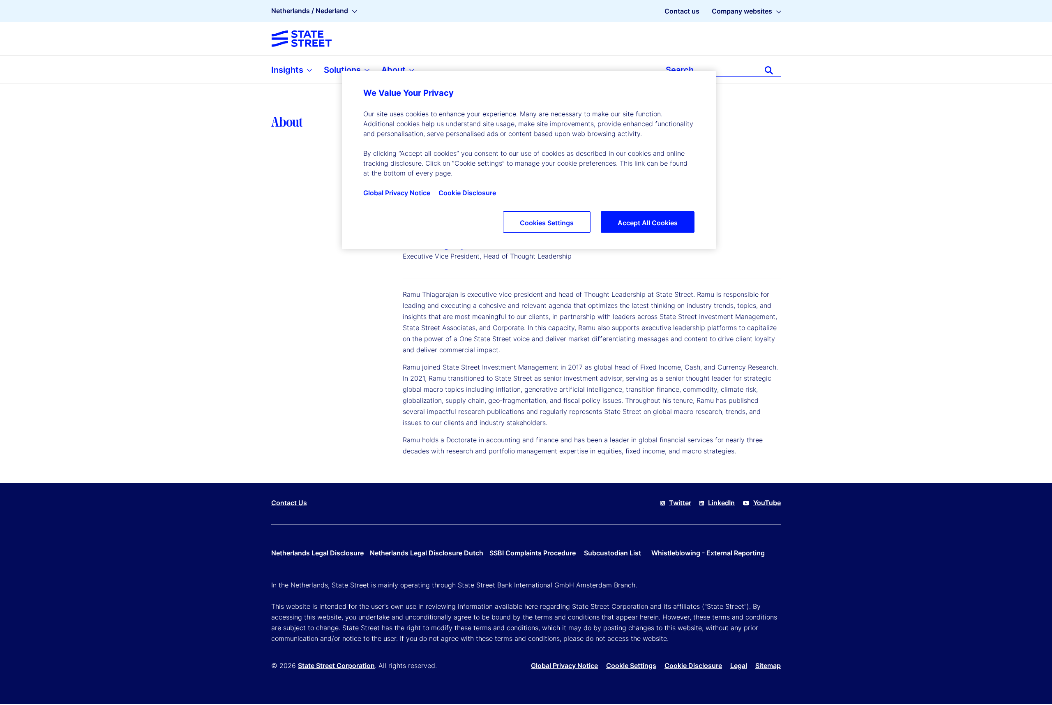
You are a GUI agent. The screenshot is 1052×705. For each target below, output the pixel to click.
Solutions (343, 70)
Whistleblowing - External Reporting (708, 553)
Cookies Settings (547, 223)
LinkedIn (721, 503)
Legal (738, 665)
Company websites (742, 11)
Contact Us (289, 503)
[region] (529, 160)
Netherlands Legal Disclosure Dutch (426, 553)
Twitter (680, 503)
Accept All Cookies (648, 223)
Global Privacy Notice (564, 665)
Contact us (681, 11)
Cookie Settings (631, 665)
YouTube (767, 503)
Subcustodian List (612, 553)
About (394, 70)
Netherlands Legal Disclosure (317, 553)
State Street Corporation (336, 665)
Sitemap (768, 665)
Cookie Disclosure (693, 665)
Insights (288, 70)
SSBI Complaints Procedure (532, 553)
